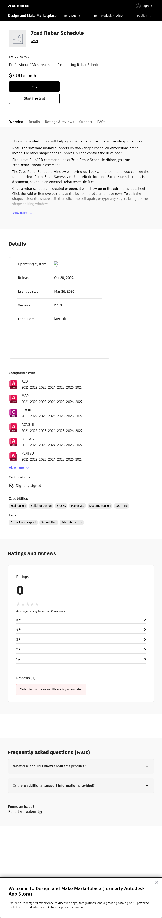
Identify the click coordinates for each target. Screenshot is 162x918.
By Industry (72, 16)
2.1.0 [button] (58, 305)
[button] (81, 766)
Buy (34, 86)
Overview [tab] (16, 121)
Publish (142, 16)
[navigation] (81, 16)
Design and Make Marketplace (32, 15)
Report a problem (22, 811)
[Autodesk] (19, 6)
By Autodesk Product (108, 16)
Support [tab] (85, 121)
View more (19, 213)
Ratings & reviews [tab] (59, 121)
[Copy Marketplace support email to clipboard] (40, 812)
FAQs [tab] (101, 121)
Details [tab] (34, 121)
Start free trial (34, 98)
